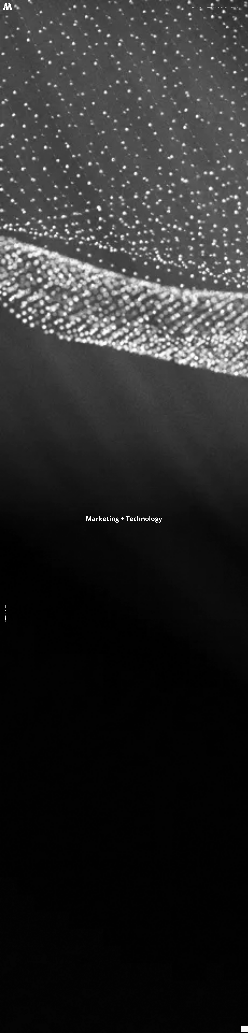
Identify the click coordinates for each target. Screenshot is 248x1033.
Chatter (224, 7)
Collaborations (212, 7)
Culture (192, 7)
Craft (199, 7)
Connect (233, 7)
